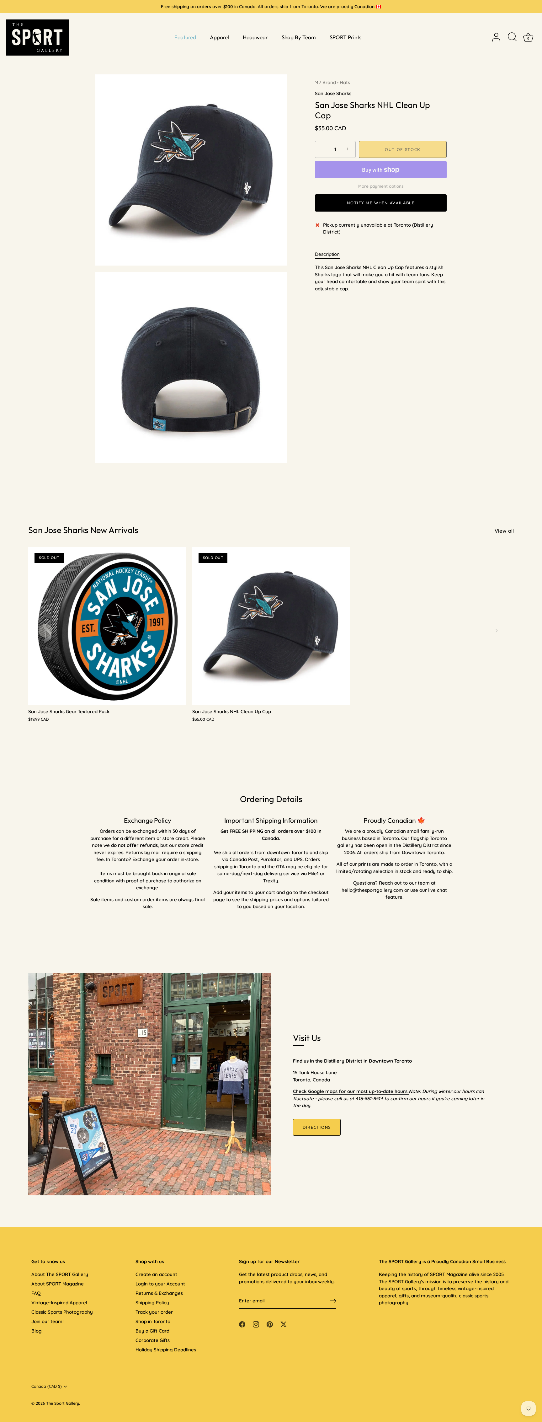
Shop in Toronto (153, 1321)
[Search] (512, 37)
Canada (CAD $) (46, 1386)
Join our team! (47, 1321)
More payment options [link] (380, 186)
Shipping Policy (152, 1303)
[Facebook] (242, 1324)
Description (327, 254)
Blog (36, 1331)
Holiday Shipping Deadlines (166, 1350)
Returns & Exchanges (159, 1293)
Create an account (156, 1274)
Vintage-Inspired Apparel (59, 1303)
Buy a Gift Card (152, 1331)
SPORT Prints (345, 37)
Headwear (255, 37)
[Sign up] (333, 1301)
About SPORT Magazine (57, 1284)
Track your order (154, 1312)
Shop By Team (299, 37)
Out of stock (403, 149)
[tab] (330, 254)
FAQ (35, 1293)
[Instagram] (256, 1324)
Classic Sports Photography (62, 1312)
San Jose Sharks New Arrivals (83, 530)
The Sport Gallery (62, 1403)
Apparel (219, 37)
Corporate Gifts (153, 1340)
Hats (345, 82)
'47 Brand (325, 82)
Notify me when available (381, 202)
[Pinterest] (270, 1324)
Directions (317, 1127)
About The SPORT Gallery (59, 1274)
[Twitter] (283, 1324)
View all (504, 530)
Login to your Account (160, 1284)
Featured (185, 37)
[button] (45, 631)
